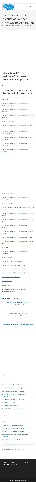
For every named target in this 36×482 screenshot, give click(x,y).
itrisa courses (6, 285)
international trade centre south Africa (13, 261)
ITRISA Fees (5, 247)
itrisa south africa (7, 281)
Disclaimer (6, 464)
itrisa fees (5, 283)
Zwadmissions (8, 85)
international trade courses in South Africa (14, 269)
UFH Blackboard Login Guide (9, 405)
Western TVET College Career (18, 313)
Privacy (12, 462)
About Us (5, 462)
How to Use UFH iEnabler (8, 402)
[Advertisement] (18, 53)
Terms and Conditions (21, 462)
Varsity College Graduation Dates (18, 302)
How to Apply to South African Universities (13, 391)
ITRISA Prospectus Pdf (8, 257)
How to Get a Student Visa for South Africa (13, 399)
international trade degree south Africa (13, 265)
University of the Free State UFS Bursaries (12, 385)
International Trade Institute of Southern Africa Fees (17, 237)
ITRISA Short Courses (8, 121)
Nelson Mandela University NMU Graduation (13, 409)
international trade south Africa (11, 277)
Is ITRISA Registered (7, 203)
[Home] (2, 25)
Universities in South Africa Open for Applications (14, 388)
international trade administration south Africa (15, 273)
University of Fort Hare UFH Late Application (18, 325)
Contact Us (14, 464)
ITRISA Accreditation (8, 193)
